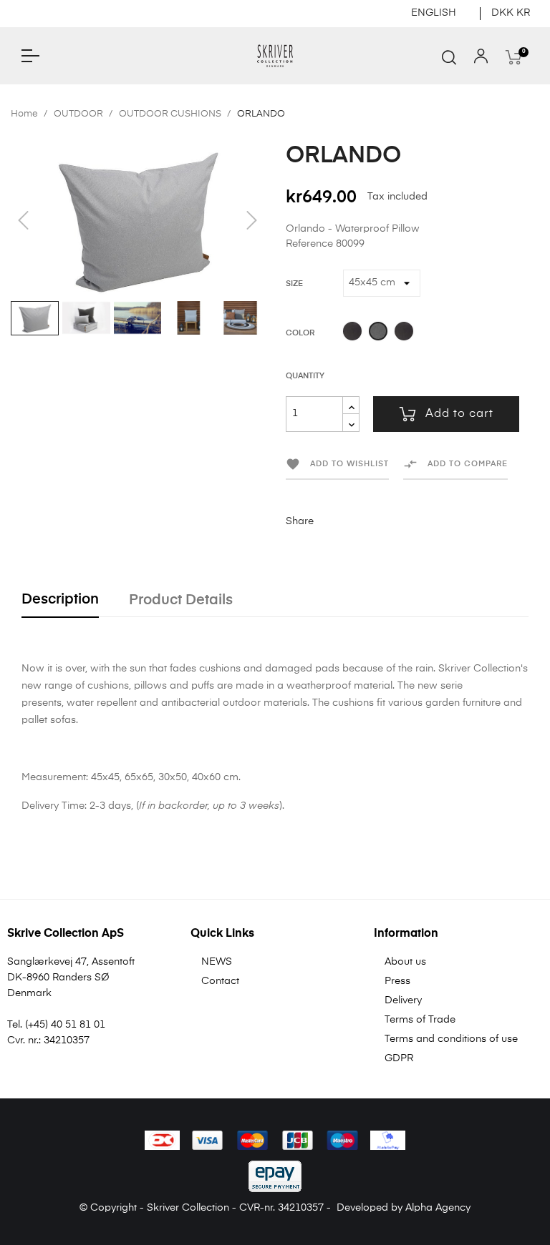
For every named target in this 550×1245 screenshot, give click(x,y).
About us (405, 962)
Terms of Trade (420, 1020)
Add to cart (459, 414)
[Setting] (481, 59)
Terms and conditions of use (451, 1039)
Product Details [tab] (181, 600)
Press (397, 981)
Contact (220, 981)
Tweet (353, 521)
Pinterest (376, 521)
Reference (309, 244)
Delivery (403, 1000)
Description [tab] (60, 599)
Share (331, 521)
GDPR (399, 1058)
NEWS (216, 962)
